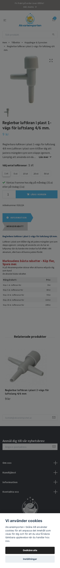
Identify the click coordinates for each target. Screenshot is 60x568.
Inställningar (30, 559)
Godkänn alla (30, 550)
